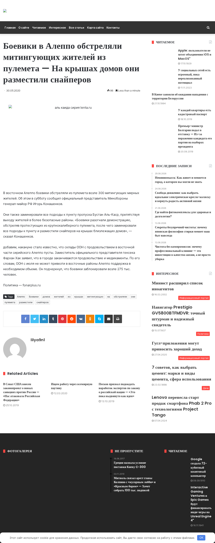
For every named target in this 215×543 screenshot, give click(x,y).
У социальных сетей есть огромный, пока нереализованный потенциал (194, 76)
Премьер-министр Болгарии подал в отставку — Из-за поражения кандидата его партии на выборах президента (195, 136)
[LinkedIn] (44, 319)
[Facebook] (25, 319)
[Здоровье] (5, 10)
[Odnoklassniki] (90, 319)
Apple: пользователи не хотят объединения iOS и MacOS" (194, 54)
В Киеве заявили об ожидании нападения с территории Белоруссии (180, 96)
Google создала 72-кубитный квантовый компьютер (199, 467)
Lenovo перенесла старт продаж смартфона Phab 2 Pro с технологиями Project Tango (182, 406)
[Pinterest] (62, 319)
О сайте (23, 27)
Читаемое (39, 27)
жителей (59, 296)
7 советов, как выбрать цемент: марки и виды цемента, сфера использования (181, 373)
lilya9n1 (38, 339)
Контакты (112, 27)
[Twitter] (34, 319)
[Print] (118, 319)
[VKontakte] (81, 319)
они (133, 296)
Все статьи (76, 27)
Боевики (34, 296)
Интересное (57, 27)
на (108, 296)
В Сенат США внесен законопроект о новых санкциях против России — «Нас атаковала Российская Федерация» (21, 392)
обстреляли (120, 296)
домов (46, 296)
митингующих (95, 296)
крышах (78, 296)
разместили (26, 302)
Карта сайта (95, 27)
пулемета (10, 302)
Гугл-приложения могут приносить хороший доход (177, 346)
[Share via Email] (108, 319)
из (69, 296)
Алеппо (21, 296)
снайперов (43, 302)
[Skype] (99, 319)
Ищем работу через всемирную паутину (71, 386)
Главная (10, 27)
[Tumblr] (53, 319)
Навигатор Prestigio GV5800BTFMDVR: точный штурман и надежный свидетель (178, 316)
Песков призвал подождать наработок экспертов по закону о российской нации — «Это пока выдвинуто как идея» (119, 390)
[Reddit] (71, 319)
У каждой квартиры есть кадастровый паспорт (194, 112)
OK (201, 537)
